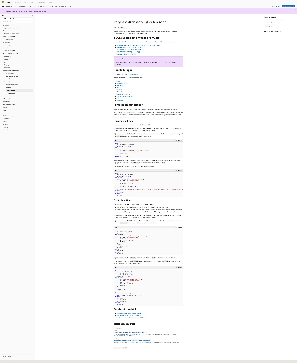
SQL (120, 17)
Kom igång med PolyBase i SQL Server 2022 (129, 315)
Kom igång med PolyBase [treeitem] (12, 79)
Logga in (293, 2)
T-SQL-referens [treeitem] (11, 90)
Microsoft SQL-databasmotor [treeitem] (11, 33)
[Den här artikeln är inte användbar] (282, 31)
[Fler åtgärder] (182, 17)
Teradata (119, 90)
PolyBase (147, 31)
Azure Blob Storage (122, 83)
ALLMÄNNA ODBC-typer (123, 94)
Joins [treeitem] (5, 62)
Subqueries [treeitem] (7, 67)
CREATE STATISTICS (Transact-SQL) (126, 54)
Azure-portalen (276, 6)
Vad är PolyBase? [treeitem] (10, 73)
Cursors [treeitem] (6, 59)
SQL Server (125, 17)
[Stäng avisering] (295, 10)
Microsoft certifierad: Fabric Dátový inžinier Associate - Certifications (132, 340)
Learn (115, 17)
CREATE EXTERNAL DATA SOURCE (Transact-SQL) (130, 47)
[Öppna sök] (288, 2)
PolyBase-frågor (133, 74)
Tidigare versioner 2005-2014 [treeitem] (10, 28)
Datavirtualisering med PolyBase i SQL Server (130, 313)
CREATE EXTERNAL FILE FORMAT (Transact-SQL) (130, 50)
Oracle (119, 87)
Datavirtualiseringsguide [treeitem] (12, 76)
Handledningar (269, 22)
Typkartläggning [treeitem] (11, 93)
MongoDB (120, 92)
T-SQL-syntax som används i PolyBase (275, 20)
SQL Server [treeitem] (6, 25)
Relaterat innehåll (269, 26)
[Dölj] (32, 16)
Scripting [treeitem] (6, 65)
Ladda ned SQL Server (288, 6)
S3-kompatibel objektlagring (125, 96)
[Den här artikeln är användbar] (280, 31)
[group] (148, 184)
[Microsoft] (3, 2)
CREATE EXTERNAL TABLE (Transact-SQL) (128, 52)
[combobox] (17, 19)
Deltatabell (120, 100)
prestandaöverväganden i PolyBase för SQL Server (131, 318)
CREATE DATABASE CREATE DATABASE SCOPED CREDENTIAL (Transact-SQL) (138, 45)
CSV (118, 98)
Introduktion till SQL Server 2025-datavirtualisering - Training (130, 332)
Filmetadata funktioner (271, 24)
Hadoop (119, 81)
